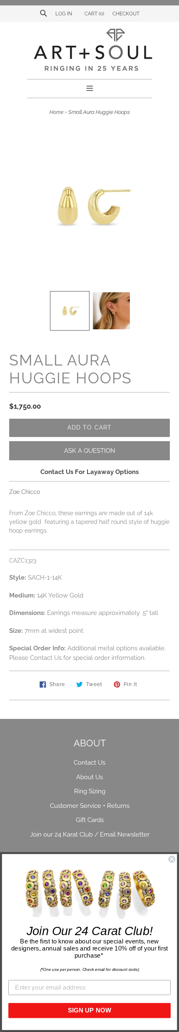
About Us (89, 777)
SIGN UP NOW (89, 1010)
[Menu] (90, 87)
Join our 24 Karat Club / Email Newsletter (89, 834)
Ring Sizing (89, 791)
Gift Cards (90, 820)
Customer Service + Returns (89, 806)
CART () (93, 14)
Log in (63, 14)
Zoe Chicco (24, 492)
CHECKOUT (125, 14)
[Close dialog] (172, 859)
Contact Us (89, 762)
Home (56, 112)
